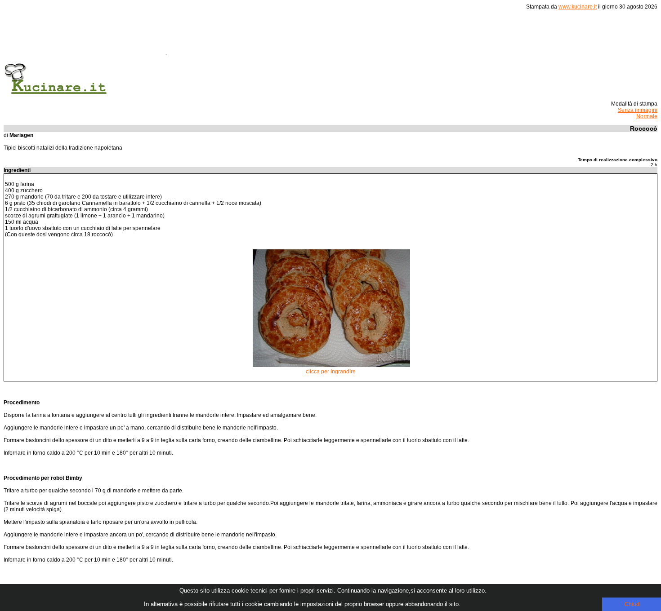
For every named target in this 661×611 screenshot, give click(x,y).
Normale (646, 116)
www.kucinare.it (577, 7)
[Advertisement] (332, 35)
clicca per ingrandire (331, 371)
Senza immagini (637, 110)
